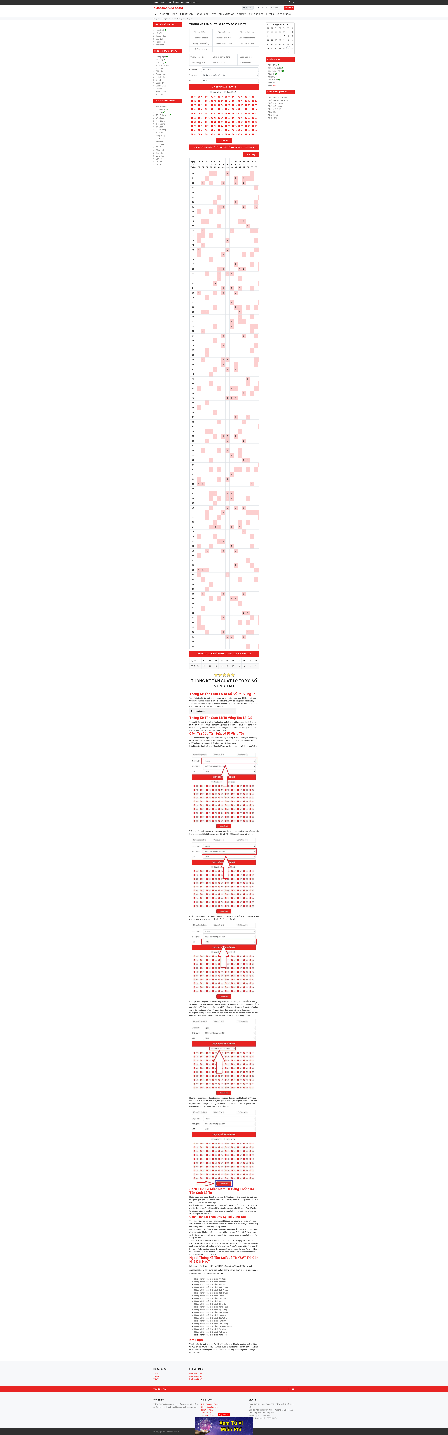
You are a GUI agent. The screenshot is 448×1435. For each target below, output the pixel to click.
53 (215, 118)
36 (235, 109)
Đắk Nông (160, 62)
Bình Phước (161, 109)
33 (215, 109)
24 (222, 105)
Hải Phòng (160, 42)
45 (229, 114)
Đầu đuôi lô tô (219, 63)
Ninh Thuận (161, 92)
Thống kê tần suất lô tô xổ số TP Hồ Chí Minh (213, 1326)
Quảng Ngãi (161, 57)
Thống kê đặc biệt (201, 38)
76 (235, 126)
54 (222, 118)
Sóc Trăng (160, 144)
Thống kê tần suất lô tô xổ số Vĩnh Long (210, 1332)
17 (242, 101)
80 (195, 130)
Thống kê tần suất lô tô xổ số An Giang (210, 1279)
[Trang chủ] (156, 14)
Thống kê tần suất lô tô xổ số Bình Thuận (211, 1293)
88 (249, 130)
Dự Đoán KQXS (187, 14)
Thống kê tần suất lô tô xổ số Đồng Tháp (211, 1307)
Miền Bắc (272, 112)
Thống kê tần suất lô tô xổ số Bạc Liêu (210, 1282)
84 (222, 130)
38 (249, 109)
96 (235, 135)
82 (208, 130)
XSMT (156, 1379)
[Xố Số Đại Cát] (168, 8)
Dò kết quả (289, 8)
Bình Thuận (161, 133)
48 (249, 114)
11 (202, 101)
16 (235, 101)
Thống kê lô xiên (247, 43)
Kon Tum (159, 94)
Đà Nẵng (160, 59)
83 (215, 130)
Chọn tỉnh (193, 70)
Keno (272, 85)
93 (215, 135)
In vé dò (270, 14)
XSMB (156, 1373)
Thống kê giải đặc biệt (277, 97)
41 (202, 114)
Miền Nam (272, 118)
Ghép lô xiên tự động (221, 57)
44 (222, 114)
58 (249, 118)
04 (222, 97)
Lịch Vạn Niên (207, 1410)
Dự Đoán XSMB (195, 1373)
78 (249, 126)
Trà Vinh (159, 127)
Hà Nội (159, 33)
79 (256, 126)
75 (229, 126)
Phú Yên (159, 68)
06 (235, 97)
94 (222, 135)
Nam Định (160, 30)
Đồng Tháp (160, 135)
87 (242, 130)
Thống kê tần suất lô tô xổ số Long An (210, 1315)
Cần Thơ (159, 147)
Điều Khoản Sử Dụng (210, 1404)
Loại (191, 81)
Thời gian (193, 75)
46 (235, 114)
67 (242, 122)
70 (195, 126)
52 (208, 118)
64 (222, 122)
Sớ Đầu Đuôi (202, 14)
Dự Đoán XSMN (195, 1376)
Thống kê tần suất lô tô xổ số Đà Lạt (209, 1301)
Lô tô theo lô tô (244, 63)
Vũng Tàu (160, 156)
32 (208, 109)
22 (208, 105)
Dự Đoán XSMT (195, 1379)
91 (202, 135)
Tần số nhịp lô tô (245, 57)
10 (195, 101)
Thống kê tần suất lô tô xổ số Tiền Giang (211, 1324)
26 (235, 105)
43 (215, 114)
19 (256, 101)
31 (202, 109)
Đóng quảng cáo (224, 1415)
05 (229, 97)
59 (256, 118)
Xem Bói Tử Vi (207, 1413)
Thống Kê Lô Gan (275, 103)
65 (229, 122)
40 (195, 114)
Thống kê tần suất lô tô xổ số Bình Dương (211, 1287)
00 (195, 97)
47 (242, 114)
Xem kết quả (224, 140)
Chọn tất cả (231, 92)
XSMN (156, 1376)
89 (256, 130)
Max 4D (271, 74)
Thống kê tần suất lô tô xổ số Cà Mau (209, 1296)
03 (215, 97)
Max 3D (271, 83)
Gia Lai (159, 89)
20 (195, 105)
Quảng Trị (160, 83)
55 (229, 118)
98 (249, 135)
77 (242, 126)
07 (242, 97)
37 (242, 109)
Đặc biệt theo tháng (247, 38)
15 (229, 101)
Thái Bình (160, 45)
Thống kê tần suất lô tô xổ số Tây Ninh (210, 1321)
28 (249, 105)
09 (256, 97)
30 (195, 109)
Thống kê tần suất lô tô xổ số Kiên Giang (211, 1312)
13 (215, 101)
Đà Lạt (158, 165)
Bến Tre (159, 159)
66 (235, 122)
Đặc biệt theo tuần (223, 38)
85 (229, 130)
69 (256, 122)
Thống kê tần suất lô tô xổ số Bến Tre (209, 1284)
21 (202, 105)
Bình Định (160, 80)
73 (215, 126)
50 (195, 118)
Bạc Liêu (159, 153)
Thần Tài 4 (273, 65)
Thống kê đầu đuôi (224, 43)
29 (256, 105)
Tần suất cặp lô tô (197, 63)
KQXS (174, 14)
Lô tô (213, 14)
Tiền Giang (160, 124)
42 (208, 114)
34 (222, 109)
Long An (159, 112)
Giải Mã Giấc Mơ (226, 14)
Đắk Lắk (159, 71)
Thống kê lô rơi (201, 49)
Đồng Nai (160, 150)
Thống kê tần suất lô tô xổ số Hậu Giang (210, 1310)
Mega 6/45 (272, 77)
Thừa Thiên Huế (162, 65)
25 (229, 105)
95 (229, 135)
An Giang (160, 138)
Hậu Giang (160, 106)
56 (235, 118)
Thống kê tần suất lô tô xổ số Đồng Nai (210, 1304)
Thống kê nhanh (247, 32)
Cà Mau (159, 162)
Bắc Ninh (159, 39)
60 (195, 122)
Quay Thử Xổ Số (256, 14)
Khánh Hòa (160, 77)
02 (208, 97)
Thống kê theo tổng (201, 43)
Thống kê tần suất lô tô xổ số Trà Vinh (210, 1329)
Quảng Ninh (161, 36)
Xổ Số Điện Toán (284, 14)
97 (242, 135)
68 (249, 122)
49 (256, 114)
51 (202, 118)
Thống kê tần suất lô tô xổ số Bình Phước (211, 1290)
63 (215, 122)
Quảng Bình (161, 86)
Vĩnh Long (160, 118)
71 (202, 126)
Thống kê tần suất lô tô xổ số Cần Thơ (210, 1298)
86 (235, 130)
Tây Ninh (159, 141)
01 (202, 97)
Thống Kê (241, 14)
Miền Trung (273, 115)
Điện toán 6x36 (274, 68)
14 (222, 101)
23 (215, 105)
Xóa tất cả (217, 92)
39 (256, 109)
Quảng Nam (161, 74)
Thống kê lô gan (201, 32)
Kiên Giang (160, 121)
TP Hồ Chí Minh (163, 115)
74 (222, 126)
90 (195, 135)
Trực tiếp (164, 14)
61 (202, 122)
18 (249, 101)
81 (202, 130)
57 (242, 118)
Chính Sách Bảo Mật (209, 1407)
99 (256, 135)
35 (229, 109)
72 (208, 126)
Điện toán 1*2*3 (275, 71)
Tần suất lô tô (224, 32)
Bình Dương (161, 130)
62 (208, 122)
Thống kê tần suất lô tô (278, 100)
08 (249, 97)
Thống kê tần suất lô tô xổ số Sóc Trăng (210, 1318)
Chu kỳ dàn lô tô (197, 57)
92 (208, 135)
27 (242, 105)
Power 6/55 (273, 80)
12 (208, 101)
